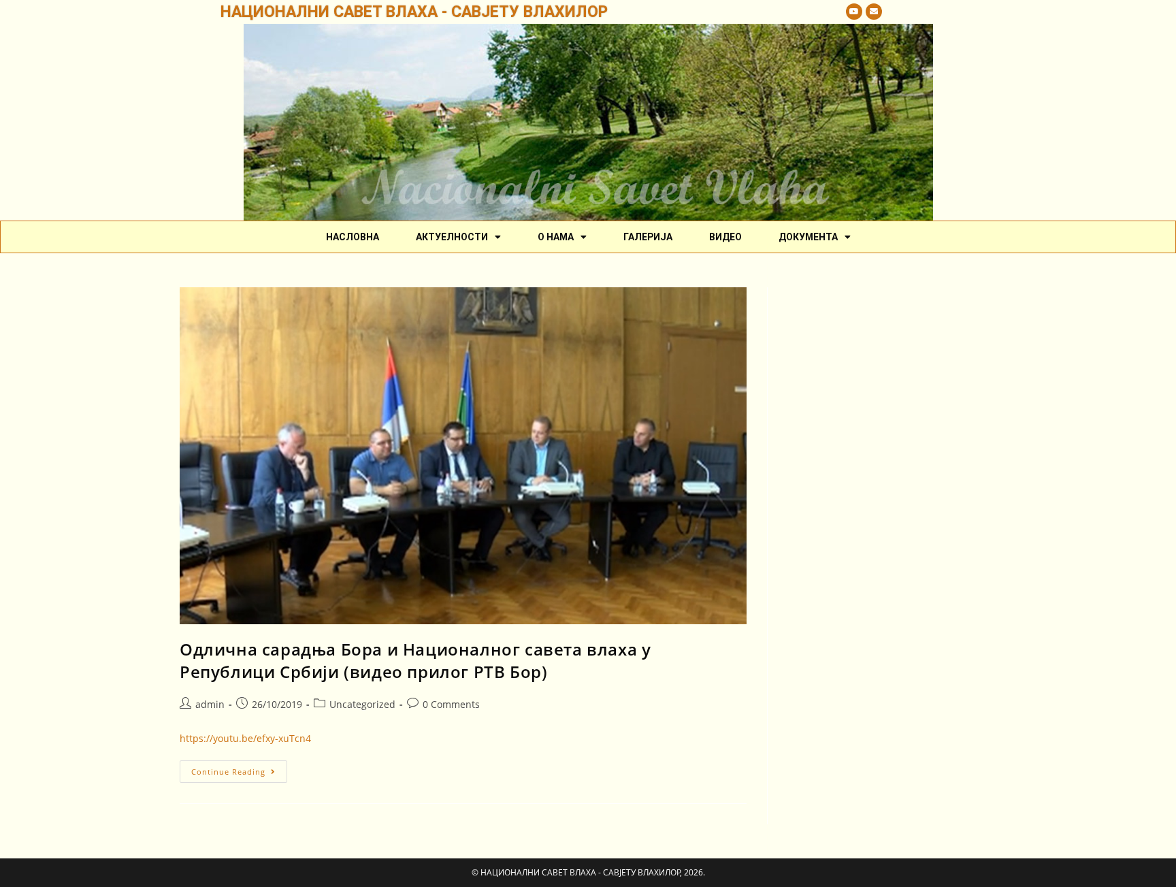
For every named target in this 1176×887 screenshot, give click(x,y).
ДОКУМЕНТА (808, 236)
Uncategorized (362, 704)
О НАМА (556, 236)
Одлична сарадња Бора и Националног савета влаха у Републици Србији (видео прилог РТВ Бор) (415, 660)
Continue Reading (239, 768)
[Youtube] (854, 11)
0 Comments (451, 704)
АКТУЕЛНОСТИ (452, 236)
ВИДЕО (725, 236)
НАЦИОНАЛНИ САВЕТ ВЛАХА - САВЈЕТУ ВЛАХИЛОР (414, 12)
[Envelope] (874, 11)
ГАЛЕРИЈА (647, 236)
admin (210, 704)
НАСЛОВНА (352, 236)
